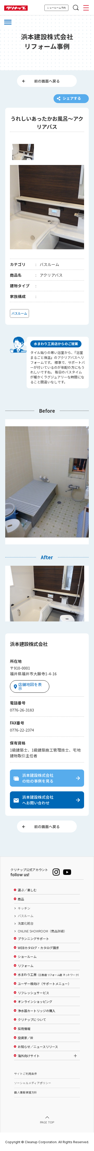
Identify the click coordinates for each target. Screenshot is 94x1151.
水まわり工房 (48, 974)
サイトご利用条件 (25, 1074)
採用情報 (24, 1029)
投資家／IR (25, 1038)
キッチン (24, 908)
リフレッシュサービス (33, 993)
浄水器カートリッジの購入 (36, 1011)
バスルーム (25, 916)
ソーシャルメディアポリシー (32, 1083)
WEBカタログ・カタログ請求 (38, 948)
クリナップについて (32, 1020)
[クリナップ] (16, 8)
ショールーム (27, 957)
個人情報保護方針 (25, 1092)
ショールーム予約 (56, 8)
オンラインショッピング (35, 1002)
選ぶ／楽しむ (27, 890)
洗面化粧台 (25, 923)
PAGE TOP (47, 1122)
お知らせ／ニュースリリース (38, 1047)
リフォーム (25, 966)
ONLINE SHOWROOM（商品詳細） (42, 931)
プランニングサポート (33, 939)
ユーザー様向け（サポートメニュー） (44, 984)
